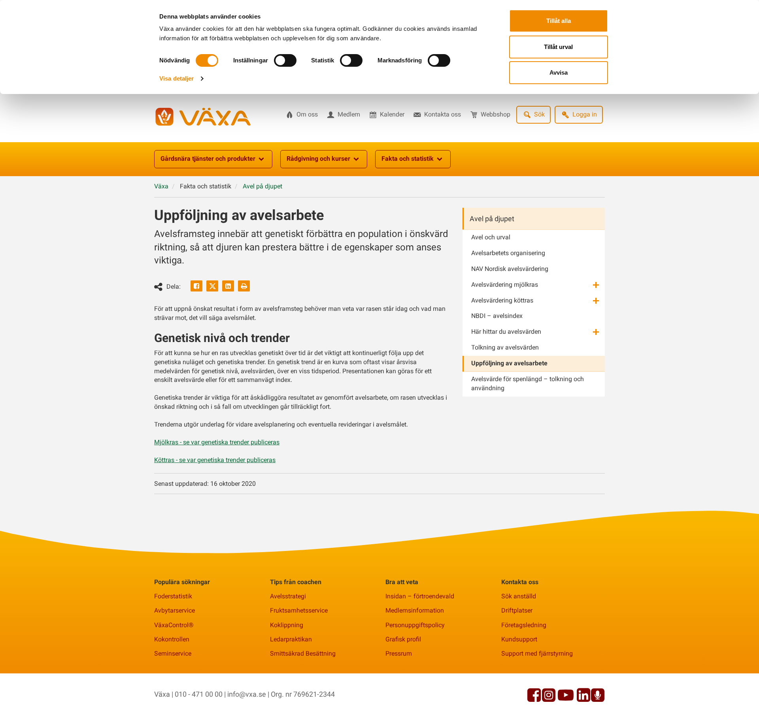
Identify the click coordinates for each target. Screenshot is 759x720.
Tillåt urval (558, 46)
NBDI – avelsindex (497, 316)
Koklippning (286, 625)
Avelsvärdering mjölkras (504, 284)
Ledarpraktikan (291, 639)
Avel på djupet (492, 218)
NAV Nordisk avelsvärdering (509, 269)
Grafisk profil (403, 639)
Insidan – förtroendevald (419, 596)
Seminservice (172, 653)
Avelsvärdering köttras (502, 300)
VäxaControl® (174, 625)
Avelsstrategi (288, 596)
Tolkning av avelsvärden (505, 347)
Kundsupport (519, 639)
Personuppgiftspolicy (415, 625)
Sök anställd (518, 596)
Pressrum (398, 653)
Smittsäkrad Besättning (303, 653)
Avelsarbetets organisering (508, 253)
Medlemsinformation (414, 610)
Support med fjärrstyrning (537, 653)
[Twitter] (212, 286)
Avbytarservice (174, 610)
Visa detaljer (176, 78)
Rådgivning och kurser (318, 158)
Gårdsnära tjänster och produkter (207, 158)
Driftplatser (516, 610)
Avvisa (558, 72)
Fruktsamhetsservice (299, 610)
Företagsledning (523, 625)
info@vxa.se (246, 694)
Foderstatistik (173, 596)
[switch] (285, 60)
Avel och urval (490, 237)
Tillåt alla (558, 20)
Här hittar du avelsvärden (506, 331)
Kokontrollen (171, 639)
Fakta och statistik (407, 158)
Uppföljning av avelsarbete (509, 363)
